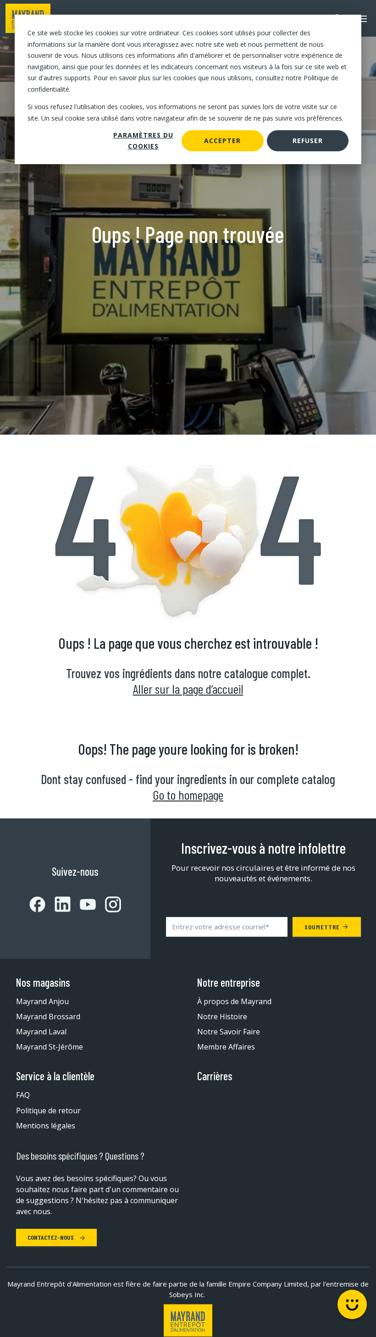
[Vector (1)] (37, 904)
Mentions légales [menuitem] (45, 1126)
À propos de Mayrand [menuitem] (234, 1001)
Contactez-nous (51, 1237)
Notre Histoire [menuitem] (222, 1016)
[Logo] (188, 1320)
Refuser (308, 140)
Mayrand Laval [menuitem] (41, 1032)
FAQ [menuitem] (23, 1095)
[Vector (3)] (58, 904)
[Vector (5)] (108, 904)
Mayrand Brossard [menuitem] (48, 1016)
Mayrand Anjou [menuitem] (42, 1001)
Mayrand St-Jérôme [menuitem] (49, 1047)
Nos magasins (43, 982)
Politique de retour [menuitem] (48, 1110)
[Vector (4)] (83, 905)
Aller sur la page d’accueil (188, 688)
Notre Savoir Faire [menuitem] (228, 1032)
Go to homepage (188, 794)
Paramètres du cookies (143, 141)
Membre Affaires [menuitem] (226, 1047)
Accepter (222, 140)
